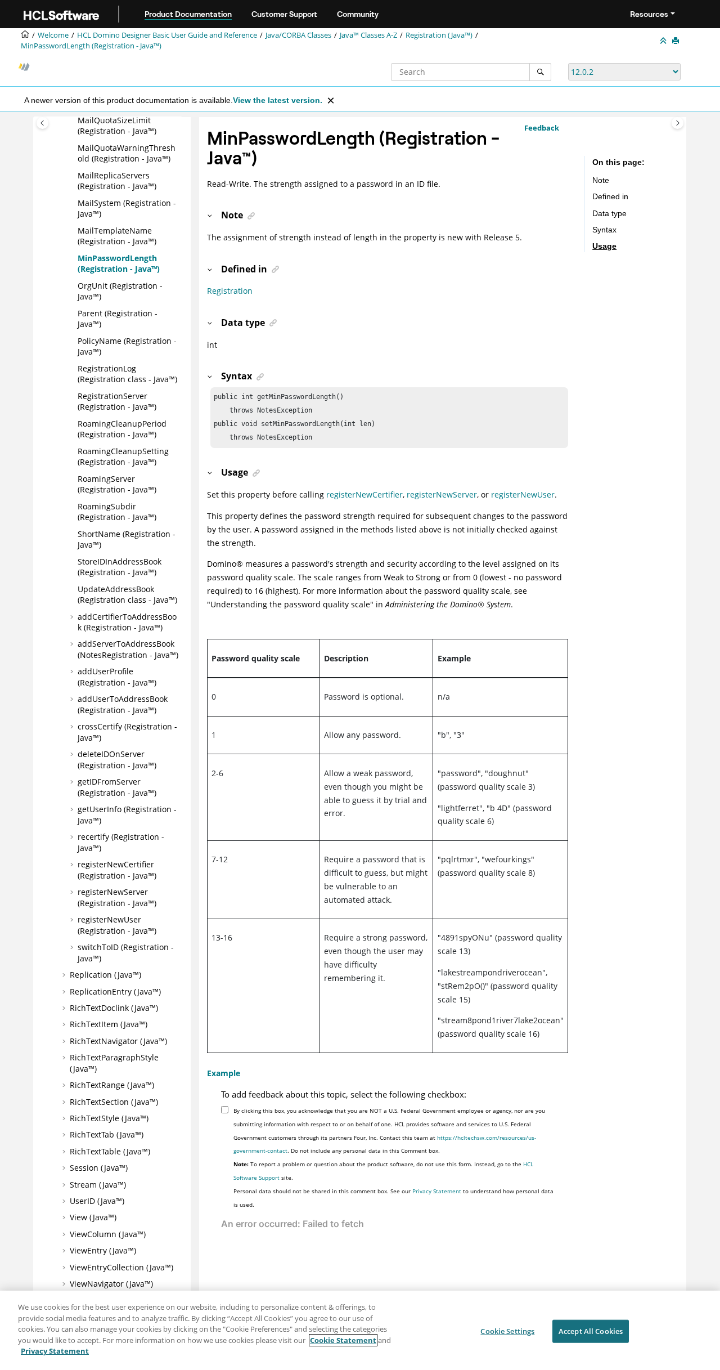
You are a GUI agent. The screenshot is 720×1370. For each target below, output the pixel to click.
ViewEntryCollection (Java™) (121, 1267)
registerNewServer (442, 494)
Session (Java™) (99, 1167)
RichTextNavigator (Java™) (118, 1041)
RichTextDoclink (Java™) (114, 1007)
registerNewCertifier (364, 494)
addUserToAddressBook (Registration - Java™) (123, 704)
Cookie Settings (507, 1331)
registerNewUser (523, 494)
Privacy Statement (436, 1191)
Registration (230, 290)
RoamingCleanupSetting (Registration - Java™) (123, 457)
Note (600, 180)
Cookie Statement (343, 1340)
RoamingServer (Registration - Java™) (117, 484)
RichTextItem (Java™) (108, 1024)
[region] (360, 1330)
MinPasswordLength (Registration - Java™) (91, 46)
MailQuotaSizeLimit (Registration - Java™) (117, 126)
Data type (609, 213)
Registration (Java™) (439, 35)
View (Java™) (93, 1217)
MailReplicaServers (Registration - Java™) (117, 181)
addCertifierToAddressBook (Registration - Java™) (127, 622)
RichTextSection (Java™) (114, 1101)
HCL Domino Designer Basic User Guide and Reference (167, 35)
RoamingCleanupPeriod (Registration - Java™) (122, 429)
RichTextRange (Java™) (112, 1085)
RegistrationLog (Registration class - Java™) (127, 374)
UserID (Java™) (97, 1201)
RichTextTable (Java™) (110, 1151)
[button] (73, 120)
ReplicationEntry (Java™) (115, 991)
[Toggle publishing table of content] (42, 123)
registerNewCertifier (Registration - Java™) (117, 870)
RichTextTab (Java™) (106, 1134)
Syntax (604, 229)
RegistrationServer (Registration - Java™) (117, 402)
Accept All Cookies (591, 1331)
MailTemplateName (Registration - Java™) (117, 236)
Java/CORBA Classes (298, 35)
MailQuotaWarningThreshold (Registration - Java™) (127, 153)
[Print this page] (677, 41)
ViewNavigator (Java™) (111, 1283)
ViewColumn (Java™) (108, 1234)
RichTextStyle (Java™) (109, 1118)
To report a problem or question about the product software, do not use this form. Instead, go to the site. (383, 1170)
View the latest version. (277, 100)
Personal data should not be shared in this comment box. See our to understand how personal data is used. (393, 1197)
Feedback (541, 128)
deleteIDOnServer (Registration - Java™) (117, 760)
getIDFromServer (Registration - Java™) (117, 787)
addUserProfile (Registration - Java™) (117, 677)
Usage (604, 245)
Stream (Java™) (98, 1184)
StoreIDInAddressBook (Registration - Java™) (119, 567)
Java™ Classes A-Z (368, 35)
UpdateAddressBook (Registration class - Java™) (127, 595)
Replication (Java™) (105, 974)
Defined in (610, 196)
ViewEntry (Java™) (103, 1250)
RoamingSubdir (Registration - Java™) (117, 512)
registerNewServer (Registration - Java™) (117, 897)
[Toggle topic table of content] (677, 123)
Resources (649, 14)
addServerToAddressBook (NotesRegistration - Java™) (128, 649)
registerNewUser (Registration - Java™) (117, 925)
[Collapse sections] (664, 41)
